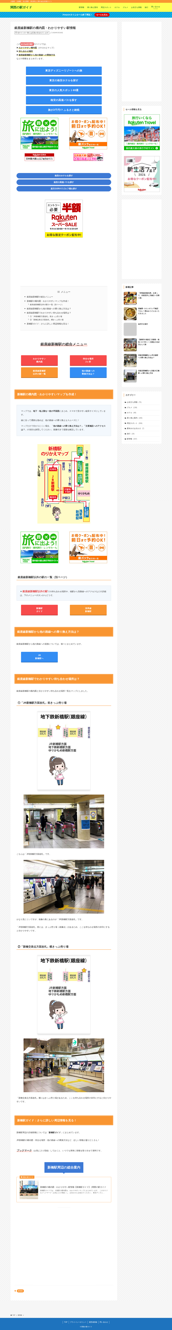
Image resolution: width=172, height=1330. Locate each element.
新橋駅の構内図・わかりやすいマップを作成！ (48, 301)
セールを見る (102, 15)
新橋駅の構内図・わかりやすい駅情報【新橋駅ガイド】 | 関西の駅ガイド (73, 1187)
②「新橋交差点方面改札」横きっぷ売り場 (46, 320)
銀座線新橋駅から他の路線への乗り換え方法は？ (49, 309)
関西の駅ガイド (21, 7)
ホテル (131, 413)
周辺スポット (134, 423)
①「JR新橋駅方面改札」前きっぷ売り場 (46, 316)
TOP (65, 1322)
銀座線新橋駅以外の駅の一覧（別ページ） (46, 305)
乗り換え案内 (134, 418)
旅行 (130, 434)
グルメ (132, 407)
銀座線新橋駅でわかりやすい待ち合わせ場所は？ (49, 313)
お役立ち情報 (134, 402)
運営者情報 (93, 1322)
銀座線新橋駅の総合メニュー (40, 297)
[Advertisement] (63, 260)
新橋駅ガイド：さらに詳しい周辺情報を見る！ (48, 324)
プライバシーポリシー (78, 1322)
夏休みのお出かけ (135, 428)
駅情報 (20, 1291)
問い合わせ (104, 1322)
